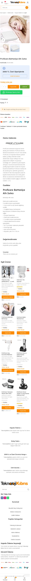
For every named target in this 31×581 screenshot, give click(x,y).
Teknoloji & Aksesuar (15, 525)
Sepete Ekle (13, 87)
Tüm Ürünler (5, 288)
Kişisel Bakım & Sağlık (21, 13)
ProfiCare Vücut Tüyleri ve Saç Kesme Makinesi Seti (23, 393)
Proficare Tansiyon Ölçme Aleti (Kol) (7, 392)
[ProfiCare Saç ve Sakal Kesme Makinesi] (23, 345)
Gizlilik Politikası (15, 515)
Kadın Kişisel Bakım (6, 285)
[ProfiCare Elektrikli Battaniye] (8, 309)
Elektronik (10, 13)
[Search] (26, 7)
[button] (2, 29)
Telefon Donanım (15, 539)
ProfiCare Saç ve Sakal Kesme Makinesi (22, 354)
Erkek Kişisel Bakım (21, 359)
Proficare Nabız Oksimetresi (21, 317)
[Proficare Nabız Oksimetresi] (23, 309)
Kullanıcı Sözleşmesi (15, 512)
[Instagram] (5, 498)
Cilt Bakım (19, 283)
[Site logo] (17, 2)
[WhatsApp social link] (7, 102)
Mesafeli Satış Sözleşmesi (15, 508)
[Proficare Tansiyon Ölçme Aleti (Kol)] (8, 384)
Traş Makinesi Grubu (23, 360)
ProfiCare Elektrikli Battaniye (7, 317)
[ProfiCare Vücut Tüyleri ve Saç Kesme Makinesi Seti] (23, 384)
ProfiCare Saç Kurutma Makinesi (7, 353)
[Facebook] (2, 498)
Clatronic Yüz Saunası (21, 280)
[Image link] (14, 483)
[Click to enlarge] (3, 40)
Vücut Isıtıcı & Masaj (6, 322)
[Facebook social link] (5, 102)
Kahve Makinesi (15, 532)
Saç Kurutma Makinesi (6, 360)
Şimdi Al (25, 87)
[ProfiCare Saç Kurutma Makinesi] (8, 345)
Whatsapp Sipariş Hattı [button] (13, 92)
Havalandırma (15, 536)
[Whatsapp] (8, 498)
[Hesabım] (27, 2)
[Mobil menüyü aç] (2, 2)
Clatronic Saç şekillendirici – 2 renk (8, 280)
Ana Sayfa (3, 13)
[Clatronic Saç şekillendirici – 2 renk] (8, 272)
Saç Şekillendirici (9, 286)
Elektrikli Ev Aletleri (21, 320)
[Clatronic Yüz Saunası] (23, 272)
